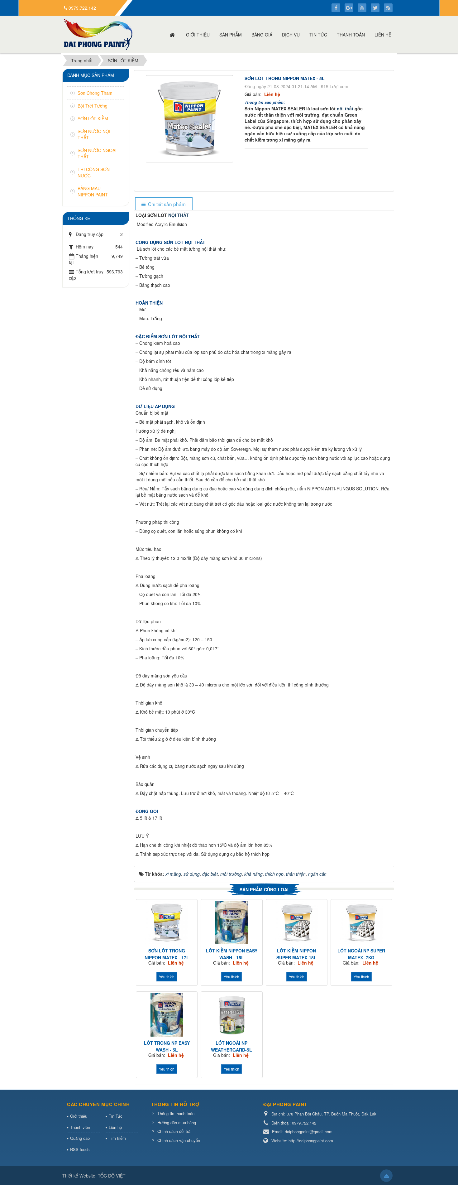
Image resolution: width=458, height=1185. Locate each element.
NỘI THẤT (178, 215)
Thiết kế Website (78, 1176)
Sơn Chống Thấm (95, 93)
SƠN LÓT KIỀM (93, 118)
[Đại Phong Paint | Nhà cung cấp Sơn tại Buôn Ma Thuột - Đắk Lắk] (98, 34)
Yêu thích (166, 976)
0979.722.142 (82, 8)
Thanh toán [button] (351, 34)
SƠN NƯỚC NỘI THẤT (94, 134)
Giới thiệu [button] (198, 34)
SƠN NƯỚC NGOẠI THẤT (97, 153)
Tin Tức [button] (318, 34)
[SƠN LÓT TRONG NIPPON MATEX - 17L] (166, 922)
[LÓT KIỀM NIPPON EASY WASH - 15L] (231, 922)
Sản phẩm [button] (230, 34)
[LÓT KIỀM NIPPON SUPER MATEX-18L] (296, 922)
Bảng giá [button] (261, 34)
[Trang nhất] (173, 34)
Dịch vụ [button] (291, 34)
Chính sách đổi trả (173, 1131)
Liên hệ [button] (383, 34)
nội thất (346, 108)
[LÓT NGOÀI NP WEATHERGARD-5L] (231, 1015)
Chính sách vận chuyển (178, 1140)
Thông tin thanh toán (175, 1113)
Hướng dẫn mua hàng (176, 1122)
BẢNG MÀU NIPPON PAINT (93, 191)
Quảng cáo (80, 1138)
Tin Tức (115, 1116)
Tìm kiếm (117, 1138)
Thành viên (80, 1127)
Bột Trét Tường (92, 106)
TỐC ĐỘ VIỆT (112, 1176)
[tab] (164, 204)
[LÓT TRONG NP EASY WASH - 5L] (166, 1015)
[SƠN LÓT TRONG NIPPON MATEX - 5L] (190, 118)
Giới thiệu (78, 1116)
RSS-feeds (80, 1149)
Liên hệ (115, 1127)
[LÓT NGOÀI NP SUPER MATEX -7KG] (361, 922)
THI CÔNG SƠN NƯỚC (94, 172)
